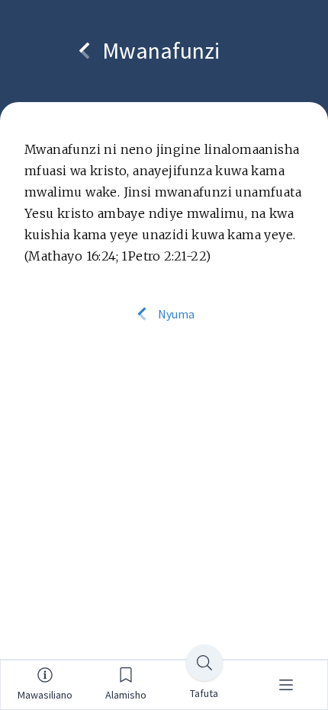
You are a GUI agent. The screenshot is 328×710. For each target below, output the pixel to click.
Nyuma (175, 313)
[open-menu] (286, 684)
